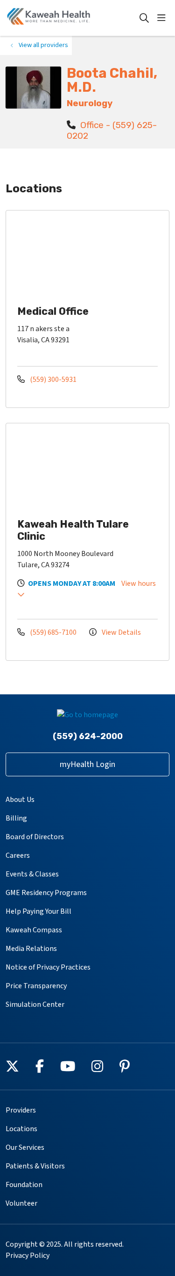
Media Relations (31, 948)
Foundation (24, 1185)
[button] (163, 18)
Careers (18, 855)
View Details (120, 632)
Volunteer (21, 1203)
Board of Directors (35, 837)
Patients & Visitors (35, 1166)
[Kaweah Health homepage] (72, 18)
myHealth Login (87, 764)
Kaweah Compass (34, 930)
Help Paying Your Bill (38, 911)
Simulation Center (35, 1004)
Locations (21, 1129)
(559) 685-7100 (53, 632)
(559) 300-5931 (52, 379)
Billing (16, 818)
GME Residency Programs (46, 893)
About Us (20, 799)
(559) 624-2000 (88, 736)
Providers (21, 1110)
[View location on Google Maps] (95, 257)
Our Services (25, 1147)
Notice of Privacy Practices (48, 967)
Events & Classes (32, 874)
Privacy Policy (27, 1255)
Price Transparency (36, 986)
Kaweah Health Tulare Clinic (73, 530)
